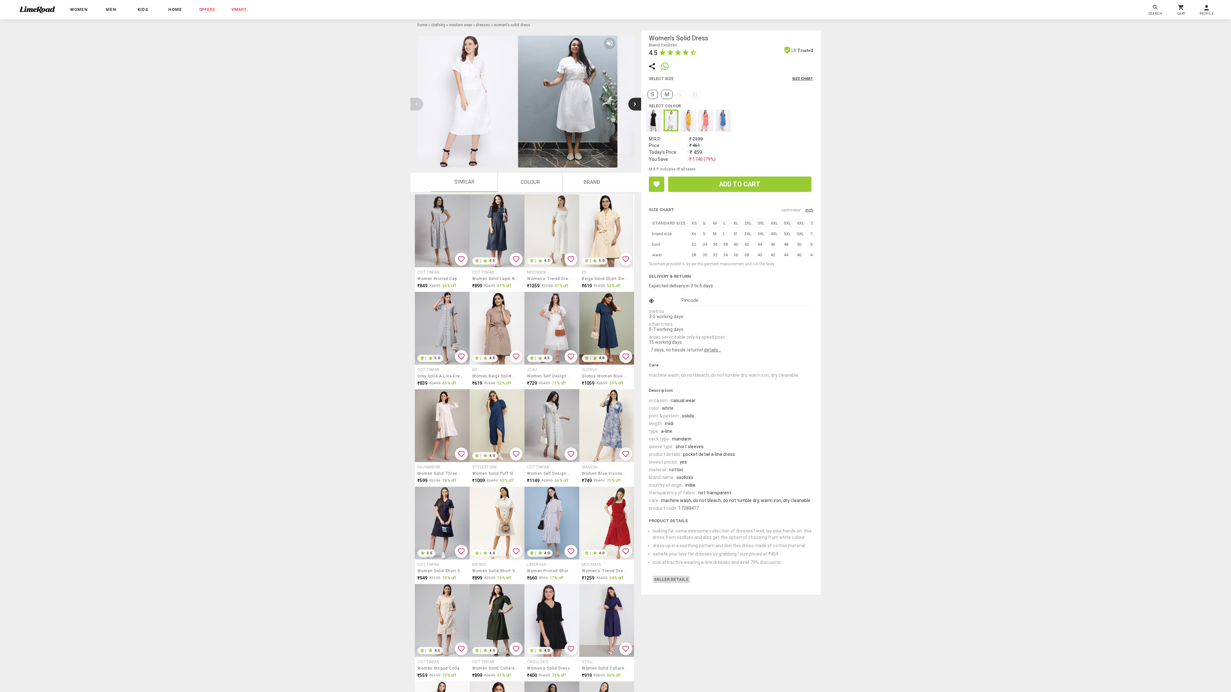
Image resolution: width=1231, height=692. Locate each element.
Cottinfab (428, 272)
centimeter (790, 210)
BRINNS (479, 564)
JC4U (532, 369)
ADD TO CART (739, 184)
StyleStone (484, 467)
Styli (587, 662)
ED (584, 272)
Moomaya (537, 272)
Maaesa (590, 467)
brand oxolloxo (663, 45)
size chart (802, 79)
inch (809, 210)
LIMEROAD (537, 564)
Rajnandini (428, 467)
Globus (589, 369)
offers (207, 9)
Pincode (690, 300)
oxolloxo (537, 662)
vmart (239, 9)
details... (712, 349)
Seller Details (671, 579)
